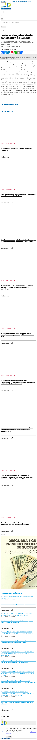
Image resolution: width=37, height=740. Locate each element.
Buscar (3, 27)
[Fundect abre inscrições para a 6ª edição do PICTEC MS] (18, 598)
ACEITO (9, 736)
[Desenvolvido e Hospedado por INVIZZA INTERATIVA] (5, 738)
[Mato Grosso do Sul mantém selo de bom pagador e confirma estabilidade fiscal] (18, 615)
